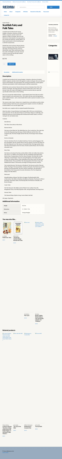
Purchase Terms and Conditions (34, 1)
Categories (18, 11)
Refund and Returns (7, 1)
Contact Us (6, 15)
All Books (25, 11)
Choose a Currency (52, 34)
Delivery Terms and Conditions (19, 1)
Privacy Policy (45, 1)
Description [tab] (6, 72)
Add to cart (11, 64)
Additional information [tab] (17, 72)
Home (5, 11)
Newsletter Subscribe (35, 11)
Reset (55, 35)
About (10, 11)
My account (46, 11)
